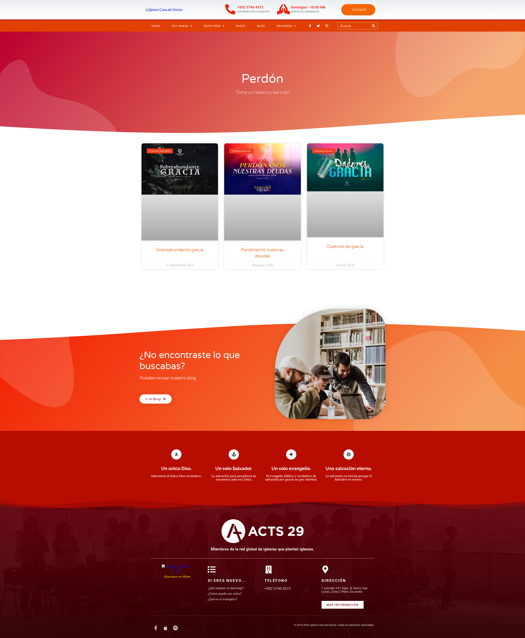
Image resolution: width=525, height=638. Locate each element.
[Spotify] (175, 628)
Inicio (155, 25)
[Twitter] (318, 26)
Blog (261, 25)
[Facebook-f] (310, 26)
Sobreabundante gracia (179, 249)
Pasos (240, 25)
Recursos (284, 25)
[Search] (373, 26)
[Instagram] (327, 26)
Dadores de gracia (345, 246)
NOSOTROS (212, 25)
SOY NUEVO (180, 25)
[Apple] (165, 628)
